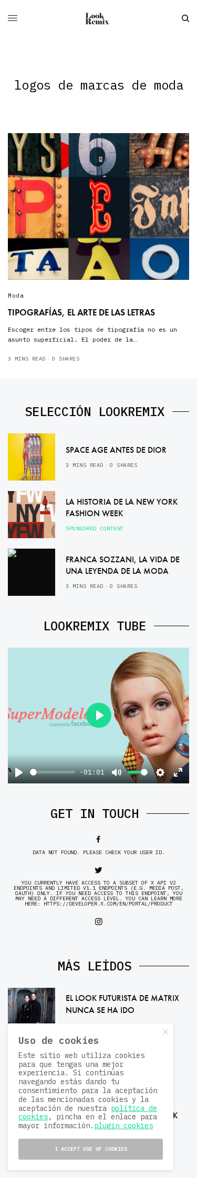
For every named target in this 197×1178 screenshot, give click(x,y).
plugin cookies (123, 1125)
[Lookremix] (98, 18)
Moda (16, 295)
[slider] (52, 772)
